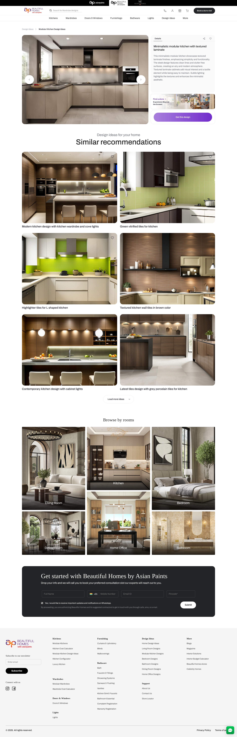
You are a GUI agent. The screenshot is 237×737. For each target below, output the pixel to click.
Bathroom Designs (150, 664)
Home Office (118, 547)
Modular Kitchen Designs (153, 654)
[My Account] (172, 11)
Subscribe (16, 671)
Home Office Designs (151, 674)
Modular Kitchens (60, 643)
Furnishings (116, 18)
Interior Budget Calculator (198, 659)
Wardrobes (71, 18)
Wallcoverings (103, 654)
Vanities (100, 688)
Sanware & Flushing (106, 683)
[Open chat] (230, 730)
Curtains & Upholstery (106, 643)
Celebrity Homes (194, 669)
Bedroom (183, 503)
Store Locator (148, 699)
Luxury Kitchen (59, 664)
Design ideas (168, 18)
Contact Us (147, 693)
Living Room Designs (151, 649)
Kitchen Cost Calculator (63, 649)
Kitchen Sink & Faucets (107, 693)
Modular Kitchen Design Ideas (65, 654)
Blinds (100, 649)
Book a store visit (204, 11)
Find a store (158, 99)
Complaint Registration (107, 704)
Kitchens (53, 18)
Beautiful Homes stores (197, 664)
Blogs (189, 643)
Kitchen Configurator (61, 659)
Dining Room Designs (151, 669)
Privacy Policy (204, 730)
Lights (151, 18)
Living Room (53, 503)
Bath (99, 668)
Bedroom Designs (150, 659)
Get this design (183, 117)
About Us (146, 688)
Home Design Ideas (150, 643)
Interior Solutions (194, 654)
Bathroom (183, 547)
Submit (188, 605)
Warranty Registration (106, 709)
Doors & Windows (93, 18)
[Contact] (165, 11)
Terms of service (223, 730)
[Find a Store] (180, 11)
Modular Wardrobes (61, 684)
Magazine (191, 649)
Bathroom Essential (105, 699)
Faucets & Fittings (105, 673)
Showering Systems (106, 678)
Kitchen (118, 483)
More (185, 18)
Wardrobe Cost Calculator (64, 689)
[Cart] (187, 11)
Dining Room (54, 547)
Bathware (135, 18)
